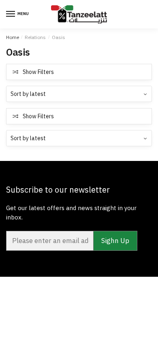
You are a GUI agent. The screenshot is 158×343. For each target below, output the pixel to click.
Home (12, 37)
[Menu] (11, 14)
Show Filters (38, 72)
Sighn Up (115, 240)
